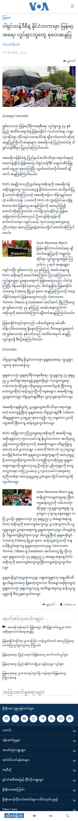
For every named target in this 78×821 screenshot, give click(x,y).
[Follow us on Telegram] (42, 718)
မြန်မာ (6, 17)
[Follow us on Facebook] (6, 718)
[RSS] (51, 718)
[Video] (35, 816)
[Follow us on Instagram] (33, 718)
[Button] (69, 61)
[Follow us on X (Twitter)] (15, 718)
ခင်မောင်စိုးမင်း (11, 44)
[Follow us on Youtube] (24, 718)
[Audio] (51, 816)
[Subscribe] (70, 718)
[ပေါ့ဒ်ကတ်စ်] (60, 718)
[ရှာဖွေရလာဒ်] (68, 816)
